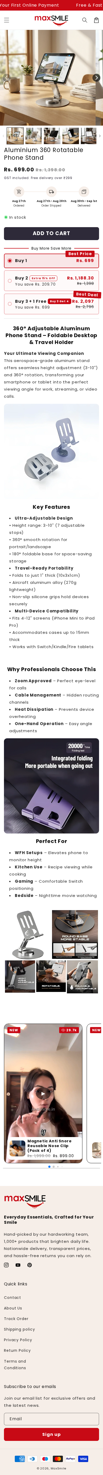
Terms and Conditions (15, 1365)
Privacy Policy (18, 1340)
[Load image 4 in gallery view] (70, 136)
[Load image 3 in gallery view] (52, 136)
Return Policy (17, 1350)
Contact (12, 1297)
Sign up (51, 1434)
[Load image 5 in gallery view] (89, 136)
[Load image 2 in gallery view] (33, 136)
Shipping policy (19, 1329)
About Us (13, 1308)
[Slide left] (7, 78)
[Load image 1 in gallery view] (15, 136)
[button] (6, 20)
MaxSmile (59, 1468)
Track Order (16, 1318)
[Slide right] (96, 78)
